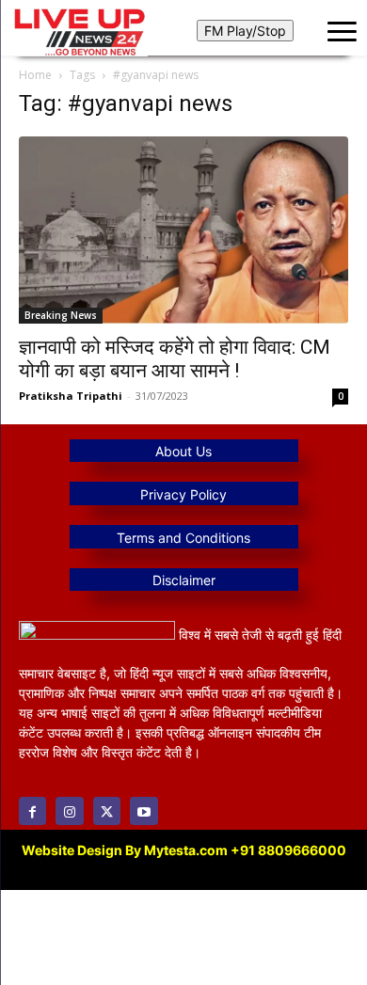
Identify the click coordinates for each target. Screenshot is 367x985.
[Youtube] (143, 810)
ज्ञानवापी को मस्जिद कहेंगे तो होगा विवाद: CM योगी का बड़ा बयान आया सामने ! (174, 359)
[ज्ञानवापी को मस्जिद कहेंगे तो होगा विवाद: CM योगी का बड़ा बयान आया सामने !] (183, 229)
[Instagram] (69, 810)
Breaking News (60, 315)
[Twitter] (106, 810)
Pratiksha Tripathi (70, 396)
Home (35, 75)
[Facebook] (32, 810)
